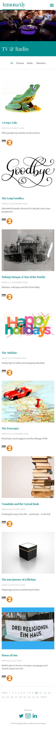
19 (24, 697)
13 (49, 692)
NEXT (43, 697)
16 (11, 697)
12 (45, 692)
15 (7, 697)
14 (3, 697)
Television (41, 63)
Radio (30, 63)
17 (16, 697)
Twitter (21, 715)
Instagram (26, 715)
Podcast (20, 63)
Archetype (42, 723)
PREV (5, 692)
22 (37, 697)
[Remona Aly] (13, 4)
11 (40, 692)
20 (29, 697)
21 (33, 697)
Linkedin (34, 715)
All (11, 63)
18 (20, 697)
